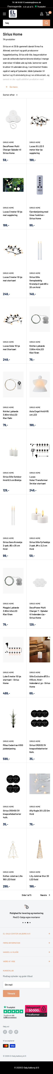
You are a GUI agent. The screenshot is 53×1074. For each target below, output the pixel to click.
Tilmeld (11, 993)
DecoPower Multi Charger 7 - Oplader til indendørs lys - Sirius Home (38, 612)
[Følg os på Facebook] (5, 1032)
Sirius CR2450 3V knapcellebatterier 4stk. (12, 814)
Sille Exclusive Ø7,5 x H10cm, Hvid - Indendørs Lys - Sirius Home (39, 681)
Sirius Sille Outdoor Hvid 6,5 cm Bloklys (12, 478)
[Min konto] (41, 13)
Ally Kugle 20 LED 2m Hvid (39, 812)
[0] (47, 14)
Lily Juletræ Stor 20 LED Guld (39, 878)
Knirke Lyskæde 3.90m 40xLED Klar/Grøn (37, 349)
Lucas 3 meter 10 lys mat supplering (12, 213)
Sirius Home (8, 142)
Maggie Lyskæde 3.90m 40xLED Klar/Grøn (11, 611)
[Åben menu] (4, 14)
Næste (43, 895)
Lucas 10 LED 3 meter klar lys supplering (36, 149)
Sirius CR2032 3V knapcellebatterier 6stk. (38, 748)
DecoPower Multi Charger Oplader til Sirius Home (12, 149)
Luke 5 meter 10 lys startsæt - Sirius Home (12, 680)
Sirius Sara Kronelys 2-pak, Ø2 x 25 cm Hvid (12, 545)
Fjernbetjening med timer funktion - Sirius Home (38, 215)
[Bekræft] (46, 23)
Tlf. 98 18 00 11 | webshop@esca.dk (26, 2)
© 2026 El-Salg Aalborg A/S (26, 1067)
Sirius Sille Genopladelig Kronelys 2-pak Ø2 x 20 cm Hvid (38, 282)
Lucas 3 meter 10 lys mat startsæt (12, 279)
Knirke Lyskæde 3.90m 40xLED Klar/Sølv (10, 415)
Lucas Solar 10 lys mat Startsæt (11, 348)
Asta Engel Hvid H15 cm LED (39, 413)
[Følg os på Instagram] (11, 1032)
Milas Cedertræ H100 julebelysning (13, 747)
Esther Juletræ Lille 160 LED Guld (13, 878)
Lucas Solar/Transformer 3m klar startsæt (38, 480)
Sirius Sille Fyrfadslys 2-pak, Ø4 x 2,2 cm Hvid (39, 545)
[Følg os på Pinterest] (16, 1032)
